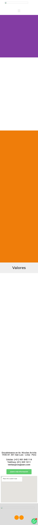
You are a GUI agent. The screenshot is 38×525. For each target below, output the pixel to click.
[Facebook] (16, 517)
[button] (19, 10)
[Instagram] (21, 517)
